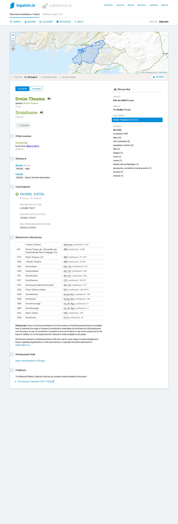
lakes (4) (117, 137)
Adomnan (68, 244)
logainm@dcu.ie (22, 345)
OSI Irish (18, 77)
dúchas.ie (141, 5)
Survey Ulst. (69, 294)
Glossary (47, 22)
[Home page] (22, 6)
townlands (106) (120, 133)
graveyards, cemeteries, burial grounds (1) (132, 168)
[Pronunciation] (49, 98)
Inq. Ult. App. (69, 303)
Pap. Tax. (68, 266)
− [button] (13, 38)
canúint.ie (153, 5)
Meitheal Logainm (51, 14)
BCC (66, 289)
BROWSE (160, 77)
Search (17, 22)
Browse (31, 22)
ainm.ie (131, 5)
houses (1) (118, 172)
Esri (155, 72)
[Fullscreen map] (13, 44)
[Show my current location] (13, 49)
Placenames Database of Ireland (24, 14)
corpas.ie (120, 5)
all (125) (117, 130)
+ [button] (13, 34)
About (80, 22)
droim (19, 165)
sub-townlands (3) (121, 141)
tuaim (19, 174)
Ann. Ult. (67, 271)
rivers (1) (117, 156)
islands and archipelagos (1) (126, 164)
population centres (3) (123, 145)
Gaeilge (153, 22)
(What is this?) (32, 146)
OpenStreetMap (69, 77)
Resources (65, 22)
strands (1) (118, 176)
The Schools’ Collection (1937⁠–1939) (34, 381)
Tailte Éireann (162, 72)
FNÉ (65, 313)
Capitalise (24, 125)
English (163, 22)
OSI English (32, 77)
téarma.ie (108, 5)
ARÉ (65, 249)
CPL (65, 280)
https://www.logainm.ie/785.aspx (30, 360)
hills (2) (116, 149)
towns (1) (117, 160)
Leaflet (142, 72)
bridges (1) (118, 153)
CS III (66, 317)
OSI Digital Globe (49, 77)
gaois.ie (164, 5)
